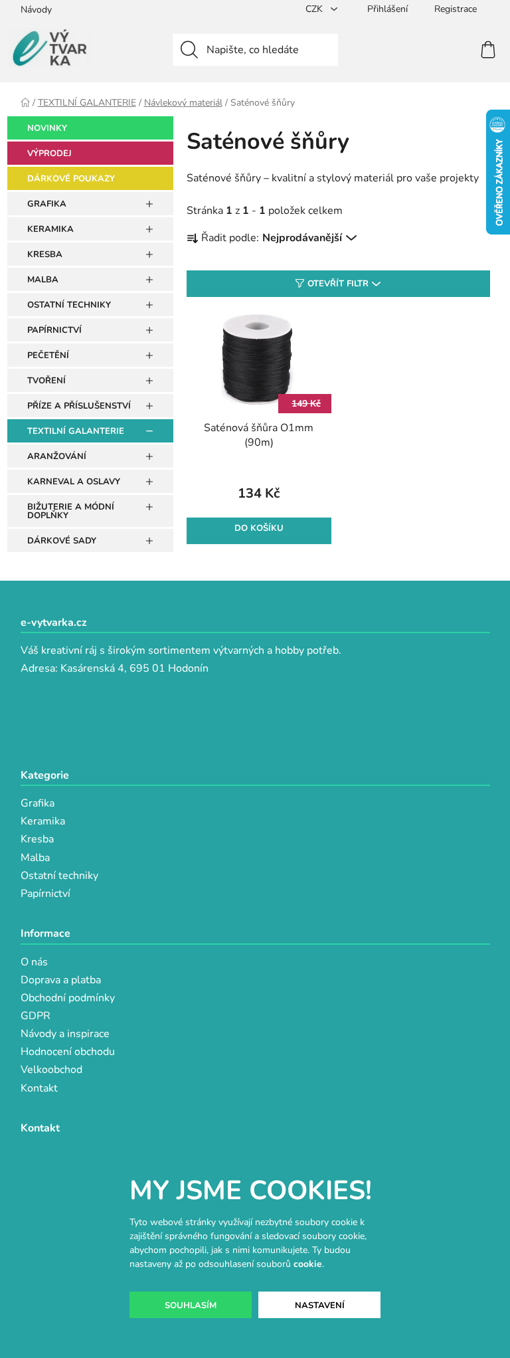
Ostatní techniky (59, 875)
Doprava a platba (61, 980)
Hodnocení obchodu (68, 1051)
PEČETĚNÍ (48, 355)
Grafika (37, 803)
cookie (308, 1264)
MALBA (42, 280)
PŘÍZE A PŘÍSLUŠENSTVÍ (79, 406)
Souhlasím (190, 1305)
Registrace (455, 9)
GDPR (35, 1016)
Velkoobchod (51, 1069)
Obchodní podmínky (68, 998)
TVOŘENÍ (46, 381)
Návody (36, 9)
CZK (315, 9)
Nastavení (320, 1305)
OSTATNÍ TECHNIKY (69, 305)
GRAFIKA (46, 204)
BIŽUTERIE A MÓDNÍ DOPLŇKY (70, 511)
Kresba (37, 839)
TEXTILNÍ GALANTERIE (75, 431)
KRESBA (44, 254)
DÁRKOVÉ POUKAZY (71, 179)
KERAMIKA (50, 229)
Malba (35, 857)
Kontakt (39, 1088)
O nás (34, 962)
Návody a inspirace (65, 1033)
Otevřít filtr (338, 284)
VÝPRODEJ (49, 153)
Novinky (47, 128)
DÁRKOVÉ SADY (61, 541)
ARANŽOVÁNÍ (56, 456)
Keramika (43, 821)
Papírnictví (45, 893)
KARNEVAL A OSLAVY (73, 482)
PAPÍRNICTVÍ (54, 330)
